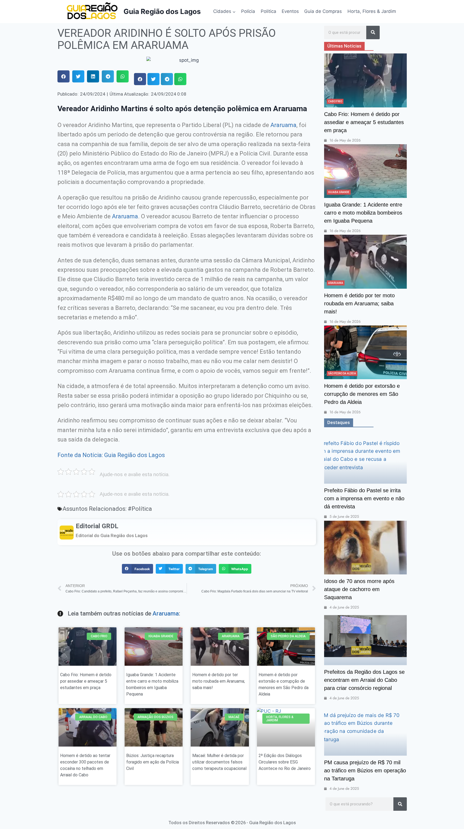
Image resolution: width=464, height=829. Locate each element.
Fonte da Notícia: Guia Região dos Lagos (111, 454)
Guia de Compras (323, 11)
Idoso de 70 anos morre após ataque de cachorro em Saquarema (359, 589)
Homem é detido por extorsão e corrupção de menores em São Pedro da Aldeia (362, 394)
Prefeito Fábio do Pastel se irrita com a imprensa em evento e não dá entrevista (364, 498)
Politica (268, 11)
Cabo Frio (335, 101)
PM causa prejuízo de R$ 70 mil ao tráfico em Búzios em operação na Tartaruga (365, 770)
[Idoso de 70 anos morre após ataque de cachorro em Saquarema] (365, 547)
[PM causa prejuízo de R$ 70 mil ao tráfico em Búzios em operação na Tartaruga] (365, 729)
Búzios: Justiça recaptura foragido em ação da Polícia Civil (152, 762)
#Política (140, 508)
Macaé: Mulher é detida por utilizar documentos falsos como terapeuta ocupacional (219, 762)
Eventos (290, 11)
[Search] (373, 32)
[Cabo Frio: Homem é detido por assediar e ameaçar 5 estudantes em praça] (365, 80)
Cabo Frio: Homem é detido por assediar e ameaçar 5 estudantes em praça (85, 681)
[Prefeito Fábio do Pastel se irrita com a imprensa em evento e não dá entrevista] (365, 457)
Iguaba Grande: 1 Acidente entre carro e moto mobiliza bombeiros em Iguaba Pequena (363, 213)
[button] (63, 76)
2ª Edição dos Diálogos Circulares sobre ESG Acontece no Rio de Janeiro (285, 762)
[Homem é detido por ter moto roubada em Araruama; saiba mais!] (365, 261)
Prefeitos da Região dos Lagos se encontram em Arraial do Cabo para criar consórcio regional (364, 680)
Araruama (283, 124)
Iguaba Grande (338, 192)
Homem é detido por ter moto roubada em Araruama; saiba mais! (218, 681)
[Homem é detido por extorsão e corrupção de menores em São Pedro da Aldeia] (365, 352)
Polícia (248, 11)
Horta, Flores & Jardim (371, 11)
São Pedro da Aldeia (342, 373)
